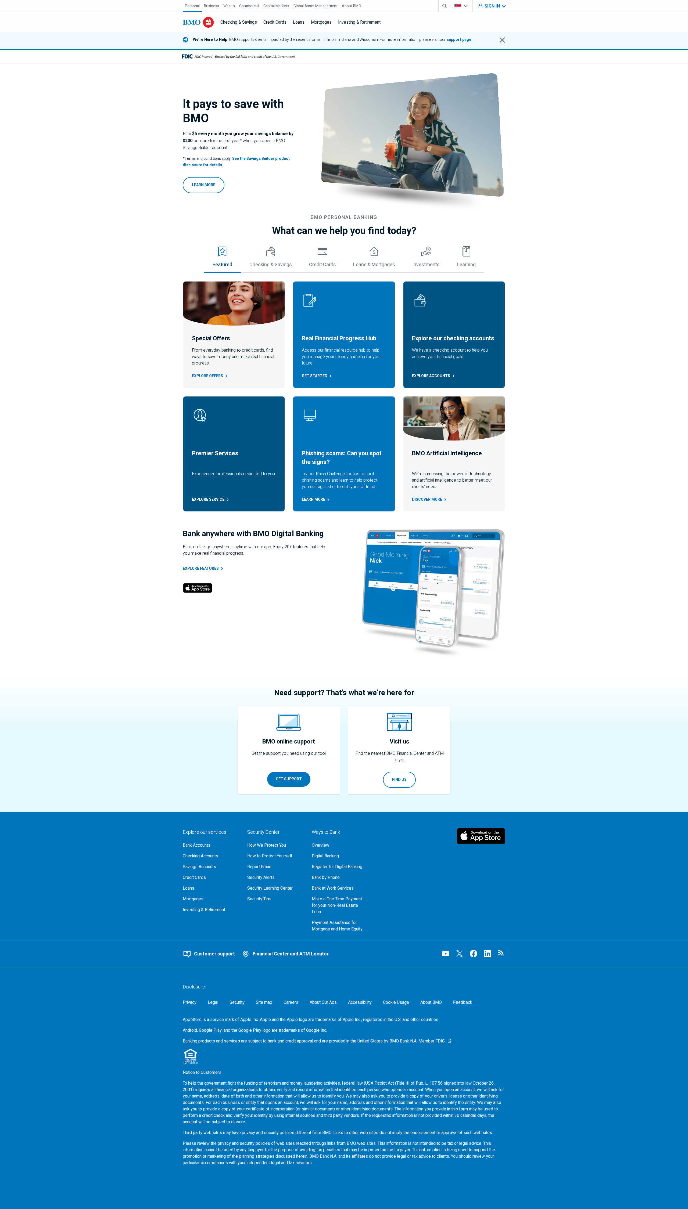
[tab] (222, 259)
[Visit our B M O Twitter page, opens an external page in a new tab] (459, 953)
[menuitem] (192, 6)
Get (314, 376)
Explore (207, 376)
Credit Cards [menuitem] (274, 22)
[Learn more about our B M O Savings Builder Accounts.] (413, 141)
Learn (313, 499)
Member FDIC (431, 1041)
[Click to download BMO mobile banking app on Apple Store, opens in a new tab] (197, 589)
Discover (427, 499)
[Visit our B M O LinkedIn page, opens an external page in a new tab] (487, 953)
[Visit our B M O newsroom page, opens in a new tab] (501, 953)
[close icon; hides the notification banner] (502, 40)
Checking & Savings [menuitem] (238, 22)
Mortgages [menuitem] (321, 22)
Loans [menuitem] (298, 22)
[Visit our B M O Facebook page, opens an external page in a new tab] (473, 953)
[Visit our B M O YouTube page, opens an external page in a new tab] (445, 953)
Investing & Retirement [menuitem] (359, 22)
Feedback (462, 1002)
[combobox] (461, 6)
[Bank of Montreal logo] (198, 22)
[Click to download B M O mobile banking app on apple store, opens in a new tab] (481, 836)
